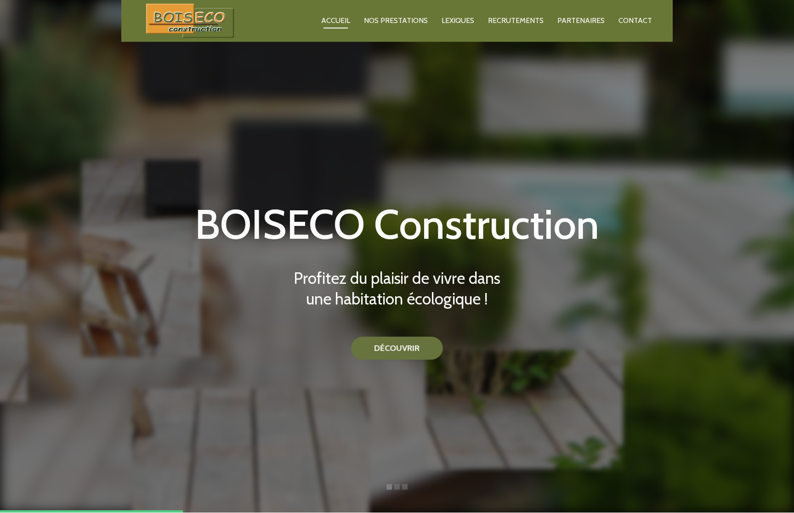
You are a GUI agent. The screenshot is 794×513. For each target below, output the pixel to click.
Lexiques (458, 20)
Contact (635, 20)
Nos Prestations (396, 20)
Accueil (335, 20)
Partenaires (581, 20)
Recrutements (516, 20)
